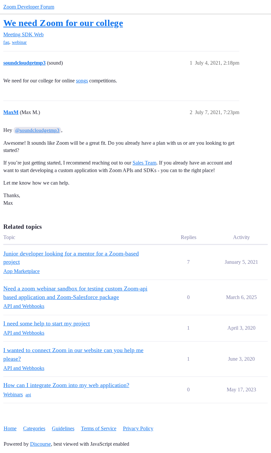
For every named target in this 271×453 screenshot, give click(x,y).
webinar (19, 42)
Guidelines (63, 428)
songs (82, 80)
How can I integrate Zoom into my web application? (66, 385)
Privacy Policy (138, 428)
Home (10, 428)
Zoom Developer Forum (28, 7)
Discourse (40, 444)
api (28, 394)
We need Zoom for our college (63, 23)
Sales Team (144, 163)
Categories (34, 428)
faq (6, 42)
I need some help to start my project (46, 323)
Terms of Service (98, 428)
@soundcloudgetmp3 (37, 130)
